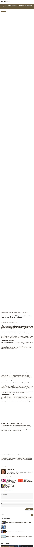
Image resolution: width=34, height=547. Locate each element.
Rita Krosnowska (10, 469)
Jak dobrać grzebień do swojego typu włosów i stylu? (28, 481)
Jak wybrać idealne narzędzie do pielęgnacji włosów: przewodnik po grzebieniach (11, 481)
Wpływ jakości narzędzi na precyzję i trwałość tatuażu (15, 531)
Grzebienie (3, 11)
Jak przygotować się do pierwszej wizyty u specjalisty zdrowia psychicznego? (18, 522)
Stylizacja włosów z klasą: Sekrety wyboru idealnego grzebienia (10, 486)
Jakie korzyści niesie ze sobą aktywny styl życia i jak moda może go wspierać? (19, 536)
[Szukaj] (32, 515)
